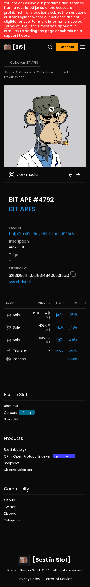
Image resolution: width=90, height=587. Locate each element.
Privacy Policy (29, 578)
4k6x (60, 327)
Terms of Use (16, 26)
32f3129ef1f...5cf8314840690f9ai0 (39, 275)
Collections (45, 72)
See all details (20, 282)
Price (41, 303)
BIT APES (65, 72)
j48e (60, 315)
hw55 (59, 350)
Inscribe (19, 359)
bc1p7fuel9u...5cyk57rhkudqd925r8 (41, 233)
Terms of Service (58, 578)
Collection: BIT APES (22, 63)
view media (27, 174)
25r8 (73, 315)
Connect (67, 47)
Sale (16, 315)
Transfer (20, 350)
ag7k (59, 339)
